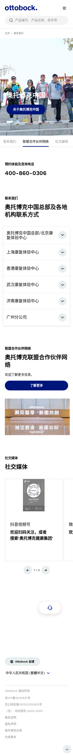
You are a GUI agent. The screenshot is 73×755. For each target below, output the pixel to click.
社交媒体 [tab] (61, 141)
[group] (36, 87)
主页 (7, 33)
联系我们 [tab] (9, 141)
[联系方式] (50, 608)
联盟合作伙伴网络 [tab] (36, 141)
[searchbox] (36, 20)
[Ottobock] (21, 8)
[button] (28, 570)
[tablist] (36, 143)
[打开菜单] (64, 8)
